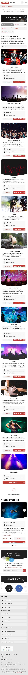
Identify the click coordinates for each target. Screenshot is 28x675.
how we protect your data (15, 567)
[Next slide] (24, 510)
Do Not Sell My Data (19, 673)
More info (7, 82)
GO (24, 570)
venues (3, 6)
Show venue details (14, 19)
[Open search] (22, 2)
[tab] (12, 546)
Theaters (10, 6)
